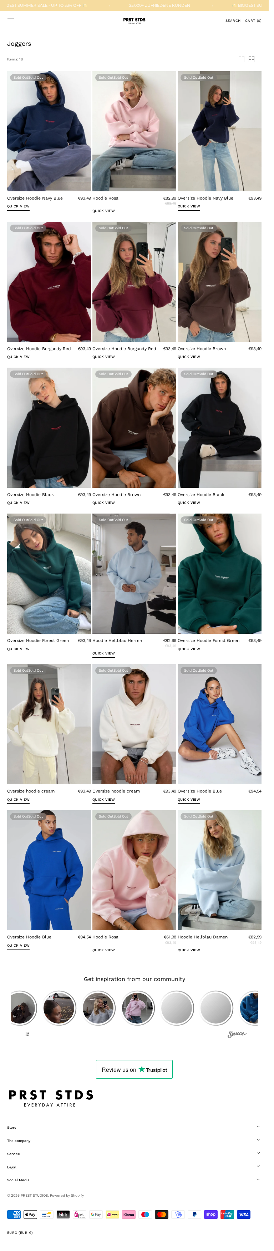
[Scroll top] (258, 1240)
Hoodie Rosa (105, 198)
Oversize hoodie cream (31, 791)
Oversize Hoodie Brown (202, 348)
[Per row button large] (241, 59)
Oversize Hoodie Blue (200, 791)
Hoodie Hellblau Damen (203, 937)
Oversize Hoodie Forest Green (38, 640)
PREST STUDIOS (34, 1195)
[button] (11, 21)
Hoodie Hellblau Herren (117, 640)
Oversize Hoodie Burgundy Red (39, 348)
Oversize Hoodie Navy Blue (35, 198)
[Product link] (49, 144)
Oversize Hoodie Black (30, 494)
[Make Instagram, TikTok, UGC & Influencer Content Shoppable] (237, 1035)
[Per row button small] (251, 59)
